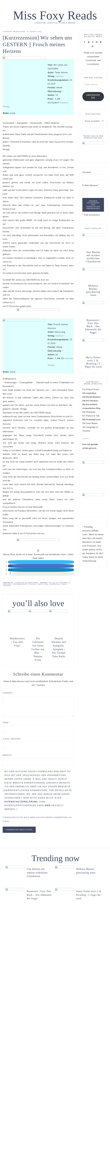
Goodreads (91, 60)
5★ (53, 582)
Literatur (7, 31)
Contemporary (20, 584)
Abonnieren (93, 96)
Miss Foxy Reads (55, 15)
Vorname (86, 172)
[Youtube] (93, 46)
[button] (10, 562)
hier (48, 805)
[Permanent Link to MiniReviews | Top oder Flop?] (17, 611)
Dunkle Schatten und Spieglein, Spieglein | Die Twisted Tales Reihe (58, 647)
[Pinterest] (93, 42)
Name (6, 723)
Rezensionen (19, 31)
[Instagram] (97, 42)
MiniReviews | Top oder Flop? (17, 642)
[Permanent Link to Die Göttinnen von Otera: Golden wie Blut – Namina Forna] (38, 611)
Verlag (6, 106)
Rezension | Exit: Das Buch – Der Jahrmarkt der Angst (93, 326)
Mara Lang (43, 584)
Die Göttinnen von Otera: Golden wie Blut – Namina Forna (38, 649)
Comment (8, 693)
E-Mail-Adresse (12, 739)
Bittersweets (63, 582)
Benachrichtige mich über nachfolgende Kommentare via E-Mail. (37, 819)
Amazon (64, 102)
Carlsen (59, 76)
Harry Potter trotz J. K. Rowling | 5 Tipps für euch (93, 362)
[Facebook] (85, 42)
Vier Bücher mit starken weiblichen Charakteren (93, 257)
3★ (50, 582)
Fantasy (33, 584)
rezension (55, 584)
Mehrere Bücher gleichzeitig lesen (93, 290)
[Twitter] (89, 42)
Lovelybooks (93, 64)
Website (7, 755)
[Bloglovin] (101, 42)
